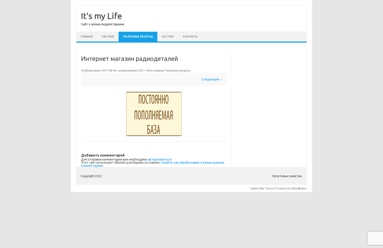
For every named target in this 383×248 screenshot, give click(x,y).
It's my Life (101, 15)
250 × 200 (144, 70)
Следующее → (212, 79)
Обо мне (108, 36)
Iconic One (257, 188)
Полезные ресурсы (138, 36)
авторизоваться (160, 159)
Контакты (190, 36)
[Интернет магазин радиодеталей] (154, 114)
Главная (87, 36)
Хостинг (168, 36)
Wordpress (299, 188)
